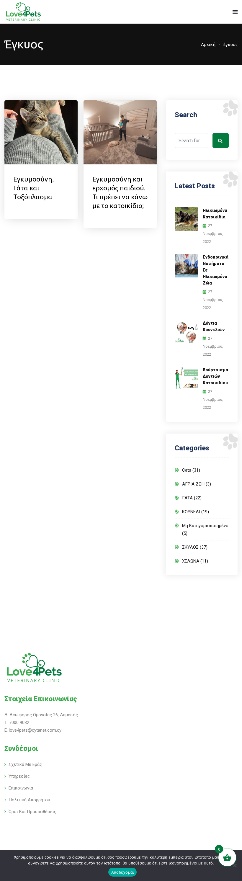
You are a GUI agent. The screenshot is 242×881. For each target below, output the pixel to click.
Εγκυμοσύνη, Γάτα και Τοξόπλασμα (33, 187)
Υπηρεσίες (19, 776)
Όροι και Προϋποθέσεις (32, 811)
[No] (235, 865)
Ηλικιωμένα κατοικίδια (215, 213)
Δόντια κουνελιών (214, 326)
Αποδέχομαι (122, 872)
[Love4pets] (23, 12)
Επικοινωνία (21, 788)
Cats (186, 470)
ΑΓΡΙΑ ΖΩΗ (193, 484)
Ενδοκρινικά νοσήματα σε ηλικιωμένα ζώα (215, 270)
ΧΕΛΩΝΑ (190, 561)
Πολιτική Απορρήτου (29, 799)
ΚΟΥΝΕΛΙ (191, 511)
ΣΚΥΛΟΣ (190, 547)
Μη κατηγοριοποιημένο (205, 525)
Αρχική (208, 44)
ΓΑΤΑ (187, 498)
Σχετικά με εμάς (25, 764)
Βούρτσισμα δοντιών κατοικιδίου (215, 376)
